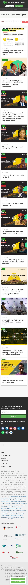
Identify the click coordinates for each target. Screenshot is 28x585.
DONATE (4, 463)
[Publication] (9, 24)
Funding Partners (7, 523)
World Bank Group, (15, 515)
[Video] (9, 23)
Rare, (2, 508)
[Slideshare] (19, 428)
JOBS (3, 453)
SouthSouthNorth (5, 510)
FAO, (25, 502)
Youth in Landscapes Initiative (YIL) (12, 518)
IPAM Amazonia (8, 507)
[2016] (17, 26)
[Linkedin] (6, 428)
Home (2, 445)
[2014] (17, 23)
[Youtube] (11, 428)
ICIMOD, (10, 503)
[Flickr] (23, 428)
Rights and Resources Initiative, (11, 508)
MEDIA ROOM (6, 466)
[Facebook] (2, 428)
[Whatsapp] (2, 432)
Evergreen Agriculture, (18, 502)
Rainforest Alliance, (20, 507)
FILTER (25, 22)
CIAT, (19, 496)
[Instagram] (15, 428)
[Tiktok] (6, 432)
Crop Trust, (10, 500)
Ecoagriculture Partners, (19, 500)
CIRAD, (7, 498)
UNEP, (6, 512)
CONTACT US (6, 455)
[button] (9, 21)
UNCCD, (3, 512)
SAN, (20, 508)
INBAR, (24, 505)
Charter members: (14, 496)
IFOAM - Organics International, (19, 503)
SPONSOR (4, 461)
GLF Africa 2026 (18, 582)
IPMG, (2, 507)
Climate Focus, (12, 498)
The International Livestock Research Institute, (12, 505)
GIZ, (7, 503)
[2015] (17, 24)
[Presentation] (9, 26)
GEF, (4, 503)
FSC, (2, 503)
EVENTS (4, 458)
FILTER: (2, 22)
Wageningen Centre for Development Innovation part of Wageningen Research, (13, 513)
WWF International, (15, 517)
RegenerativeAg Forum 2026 (18, 579)
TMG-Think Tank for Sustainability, (18, 510)
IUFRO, (13, 507)
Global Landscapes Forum (16, 2)
